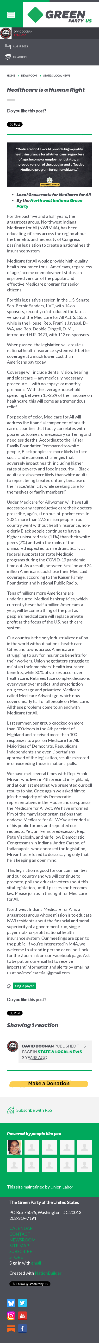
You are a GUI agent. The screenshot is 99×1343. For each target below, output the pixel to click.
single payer (24, 986)
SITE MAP (19, 1245)
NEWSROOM (22, 1239)
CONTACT (19, 1234)
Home (11, 75)
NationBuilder (48, 1273)
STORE (16, 1257)
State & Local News (56, 75)
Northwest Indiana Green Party (49, 203)
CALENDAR (21, 1228)
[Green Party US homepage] (59, 14)
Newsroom (29, 75)
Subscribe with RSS (34, 1110)
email (36, 1263)
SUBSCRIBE (20, 1251)
